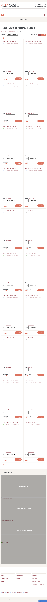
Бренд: (4, 71)
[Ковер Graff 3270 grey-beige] (12, 98)
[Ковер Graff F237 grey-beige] (35, 352)
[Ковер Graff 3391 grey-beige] (12, 268)
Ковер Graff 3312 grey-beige (9, 168)
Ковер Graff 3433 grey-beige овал (10, 337)
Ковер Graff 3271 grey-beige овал (33, 126)
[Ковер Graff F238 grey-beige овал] (12, 437)
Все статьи (44, 472)
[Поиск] (44, 10)
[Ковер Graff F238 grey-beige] (35, 395)
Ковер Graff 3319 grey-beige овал (33, 210)
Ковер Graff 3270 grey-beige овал (33, 84)
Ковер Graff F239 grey (30, 422)
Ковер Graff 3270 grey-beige (9, 84)
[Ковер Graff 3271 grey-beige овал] (35, 141)
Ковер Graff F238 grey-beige (31, 380)
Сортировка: (3, 34)
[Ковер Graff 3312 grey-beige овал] (35, 183)
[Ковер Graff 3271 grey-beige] (12, 141)
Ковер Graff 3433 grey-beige (31, 295)
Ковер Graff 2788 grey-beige (9, 41)
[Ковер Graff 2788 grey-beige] (12, 56)
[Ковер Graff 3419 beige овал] (12, 310)
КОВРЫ (8, 4)
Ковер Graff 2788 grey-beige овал (33, 41)
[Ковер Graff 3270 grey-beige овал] (35, 98)
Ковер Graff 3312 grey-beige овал (33, 168)
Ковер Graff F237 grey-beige (31, 337)
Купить (19, 78)
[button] (42, 601)
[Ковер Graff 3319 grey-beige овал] (35, 225)
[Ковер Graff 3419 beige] (35, 268)
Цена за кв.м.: (5, 120)
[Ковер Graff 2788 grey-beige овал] (35, 56)
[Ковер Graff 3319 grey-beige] (12, 225)
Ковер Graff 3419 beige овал (9, 295)
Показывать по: (34, 34)
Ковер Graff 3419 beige (30, 253)
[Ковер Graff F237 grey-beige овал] (12, 395)
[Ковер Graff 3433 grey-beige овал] (12, 352)
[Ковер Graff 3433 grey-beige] (35, 310)
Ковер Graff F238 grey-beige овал (10, 422)
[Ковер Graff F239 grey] (35, 437)
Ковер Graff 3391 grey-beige (9, 253)
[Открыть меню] (2, 15)
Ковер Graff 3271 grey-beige (9, 126)
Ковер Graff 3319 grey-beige (9, 210)
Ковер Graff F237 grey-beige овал (10, 380)
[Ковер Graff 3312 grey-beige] (12, 183)
